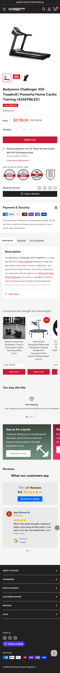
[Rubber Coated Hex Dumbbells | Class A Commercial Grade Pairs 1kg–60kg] (14, 328)
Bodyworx (8, 111)
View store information (18, 160)
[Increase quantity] (31, 129)
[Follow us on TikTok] (15, 638)
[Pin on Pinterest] (45, 188)
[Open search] (43, 9)
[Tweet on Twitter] (50, 188)
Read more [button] (19, 533)
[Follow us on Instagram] (10, 638)
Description (7, 240)
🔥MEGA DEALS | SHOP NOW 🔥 (30, 2)
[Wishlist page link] (38, 9)
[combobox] (14, 365)
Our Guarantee (37, 240)
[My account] (49, 9)
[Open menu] (4, 9)
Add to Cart (14, 372)
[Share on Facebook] (39, 188)
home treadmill (25, 261)
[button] (3, 527)
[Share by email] (55, 188)
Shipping (21, 240)
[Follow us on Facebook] (5, 638)
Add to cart (30, 139)
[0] (55, 9)
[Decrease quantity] (16, 129)
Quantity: (7, 129)
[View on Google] (9, 514)
